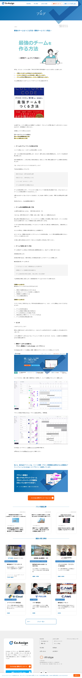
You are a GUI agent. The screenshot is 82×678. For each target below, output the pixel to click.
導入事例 (36, 3)
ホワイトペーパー (58, 641)
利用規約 (55, 647)
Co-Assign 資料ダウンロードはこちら (41, 498)
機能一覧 (43, 643)
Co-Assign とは (44, 641)
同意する (77, 675)
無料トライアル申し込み (70, 3)
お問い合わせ (43, 651)
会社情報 (55, 651)
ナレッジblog (57, 643)
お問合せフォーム (27, 451)
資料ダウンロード (57, 3)
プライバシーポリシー (72, 638)
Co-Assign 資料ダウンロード (18, 666)
